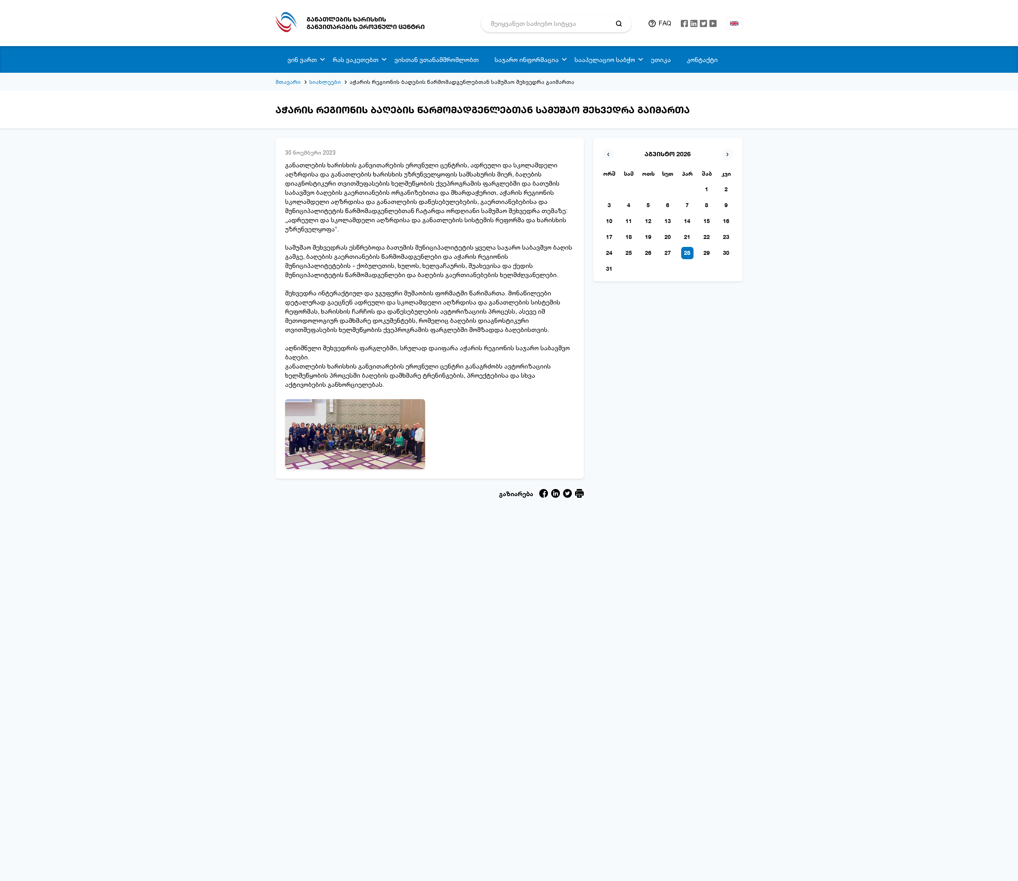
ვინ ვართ (302, 60)
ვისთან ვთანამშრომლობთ (436, 60)
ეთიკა (661, 60)
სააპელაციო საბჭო (605, 60)
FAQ (665, 23)
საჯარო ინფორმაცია (527, 60)
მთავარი (288, 81)
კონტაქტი (702, 60)
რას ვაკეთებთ (356, 60)
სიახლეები (325, 81)
